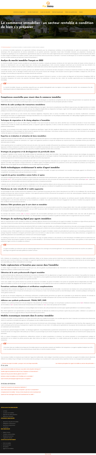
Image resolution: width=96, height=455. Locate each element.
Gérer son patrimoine (71, 12)
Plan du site (48, 454)
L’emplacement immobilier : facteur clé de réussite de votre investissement (21, 392)
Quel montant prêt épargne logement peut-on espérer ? (16, 378)
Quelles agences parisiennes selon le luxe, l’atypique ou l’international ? (19, 371)
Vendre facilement (33, 12)
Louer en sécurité (45, 12)
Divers (81, 12)
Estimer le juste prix (57, 12)
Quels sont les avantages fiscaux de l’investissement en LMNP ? (17, 394)
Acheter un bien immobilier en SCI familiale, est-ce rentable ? (17, 376)
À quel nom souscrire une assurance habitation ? (14, 387)
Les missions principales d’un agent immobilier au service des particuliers (75, 363)
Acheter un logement (19, 12)
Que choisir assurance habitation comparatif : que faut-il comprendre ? (20, 389)
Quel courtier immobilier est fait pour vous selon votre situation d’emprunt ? (21, 369)
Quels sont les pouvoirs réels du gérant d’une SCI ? (14, 374)
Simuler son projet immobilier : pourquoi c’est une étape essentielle (20, 363)
